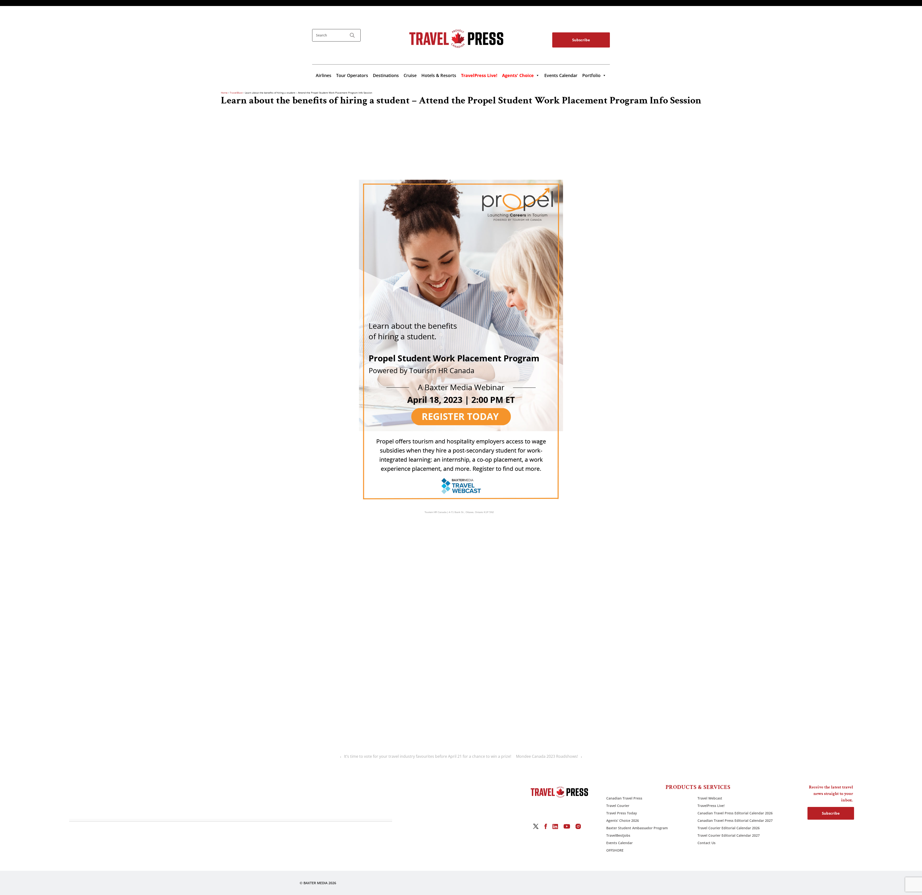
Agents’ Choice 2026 (622, 820)
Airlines (323, 75)
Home (224, 92)
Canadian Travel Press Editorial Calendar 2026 (735, 813)
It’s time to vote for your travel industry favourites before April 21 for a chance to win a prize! (427, 756)
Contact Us (707, 843)
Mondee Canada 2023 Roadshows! (547, 756)
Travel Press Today (621, 813)
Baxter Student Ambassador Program (637, 828)
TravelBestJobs (618, 835)
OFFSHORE (615, 850)
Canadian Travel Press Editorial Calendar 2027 (735, 820)
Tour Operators (352, 75)
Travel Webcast (710, 798)
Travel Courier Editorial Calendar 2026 (729, 828)
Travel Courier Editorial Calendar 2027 (729, 835)
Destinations (386, 75)
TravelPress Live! (711, 805)
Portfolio (591, 75)
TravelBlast (236, 92)
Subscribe (581, 39)
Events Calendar (560, 75)
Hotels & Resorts (438, 75)
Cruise (410, 75)
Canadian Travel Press (624, 798)
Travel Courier (617, 805)
